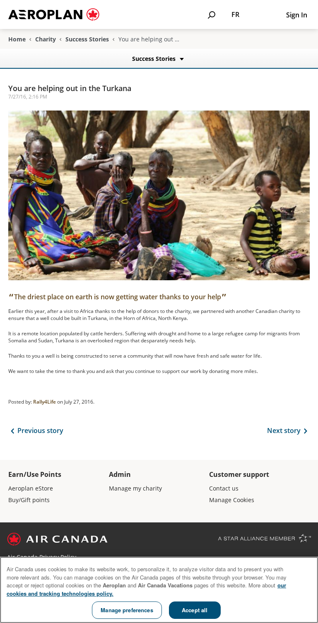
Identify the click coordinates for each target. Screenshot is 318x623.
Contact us (223, 488)
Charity (45, 39)
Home (17, 39)
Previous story (40, 430)
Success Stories (87, 39)
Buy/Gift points (29, 500)
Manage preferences (127, 610)
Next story (284, 430)
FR (235, 14)
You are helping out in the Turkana (69, 88)
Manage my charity (135, 488)
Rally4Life (44, 401)
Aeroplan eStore (30, 488)
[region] (159, 590)
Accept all (194, 610)
